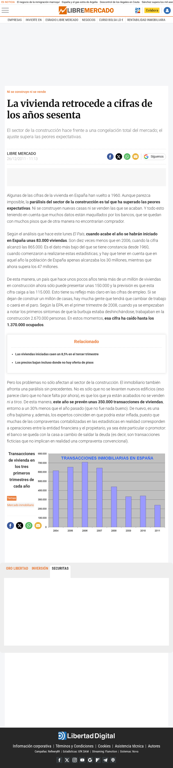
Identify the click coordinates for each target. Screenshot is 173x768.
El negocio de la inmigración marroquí (38, 2)
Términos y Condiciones (74, 746)
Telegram (105, 760)
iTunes (113, 760)
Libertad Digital (86, 736)
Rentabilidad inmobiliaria (146, 20)
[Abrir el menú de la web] (30, 10)
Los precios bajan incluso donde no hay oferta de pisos (54, 363)
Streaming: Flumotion (104, 751)
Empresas (15, 20)
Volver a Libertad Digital (137, 10)
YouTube (82, 760)
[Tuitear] (119, 156)
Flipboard (98, 760)
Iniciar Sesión (167, 10)
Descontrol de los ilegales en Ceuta (119, 2)
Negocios (88, 20)
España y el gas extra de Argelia (80, 2)
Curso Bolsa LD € (111, 20)
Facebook (59, 760)
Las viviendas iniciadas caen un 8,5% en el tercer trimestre (57, 354)
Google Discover (90, 760)
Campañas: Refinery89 (47, 751)
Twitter (67, 760)
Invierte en (34, 20)
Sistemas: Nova (129, 751)
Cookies (104, 746)
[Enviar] (127, 156)
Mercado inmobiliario (20, 505)
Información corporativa (32, 746)
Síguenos (157, 156)
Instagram (75, 760)
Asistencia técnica (129, 746)
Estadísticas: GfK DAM (76, 751)
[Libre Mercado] (86, 10)
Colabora (152, 10)
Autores (154, 746)
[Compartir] (110, 156)
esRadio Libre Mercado (62, 20)
